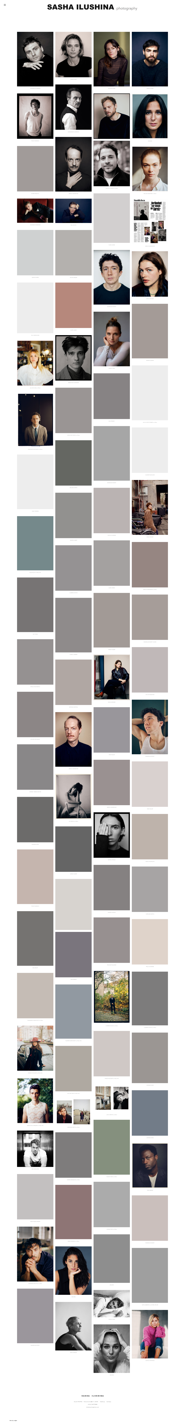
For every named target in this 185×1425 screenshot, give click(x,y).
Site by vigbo (13, 1420)
